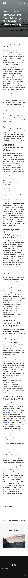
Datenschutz (25, 568)
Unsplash (22, 520)
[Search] (20, 3)
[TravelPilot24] (5, 3)
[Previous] (7, 552)
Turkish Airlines (9, 412)
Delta (20, 268)
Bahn (14, 102)
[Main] (14, 552)
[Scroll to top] (25, 575)
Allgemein (5, 11)
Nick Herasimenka (13, 520)
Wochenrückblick (7, 506)
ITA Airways (21, 410)
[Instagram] (15, 565)
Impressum (18, 568)
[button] (24, 3)
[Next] (20, 552)
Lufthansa (9, 43)
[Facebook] (12, 565)
